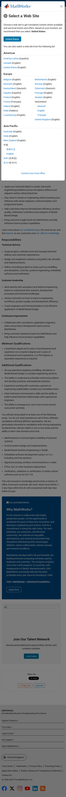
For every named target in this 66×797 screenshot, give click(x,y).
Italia (6, 110)
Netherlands (41, 79)
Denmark (8, 84)
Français (41, 115)
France (7, 101)
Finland (7, 97)
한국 (6, 162)
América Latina (11, 58)
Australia (8, 131)
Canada (7, 63)
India (6, 136)
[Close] (61, 6)
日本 (6, 158)
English (41, 110)
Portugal (39, 93)
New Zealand (10, 140)
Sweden (39, 97)
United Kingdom (43, 119)
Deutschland (10, 88)
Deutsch (41, 106)
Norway (39, 84)
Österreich (40, 88)
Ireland (7, 106)
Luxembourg (10, 115)
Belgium (8, 79)
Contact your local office (33, 173)
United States (10, 67)
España (7, 93)
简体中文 (10, 149)
